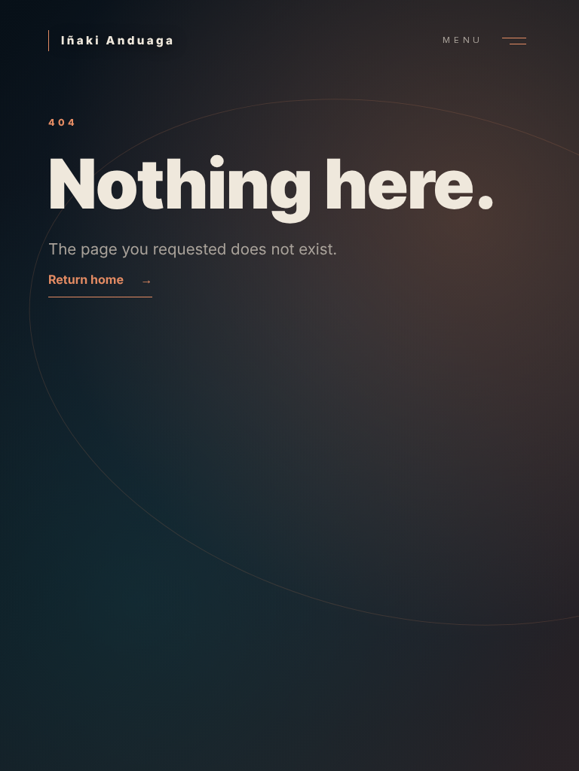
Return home (100, 279)
